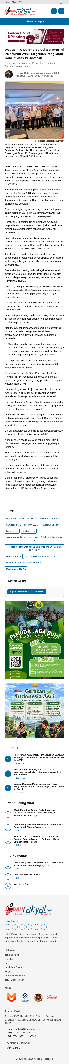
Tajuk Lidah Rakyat (14, 980)
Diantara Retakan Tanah (27, 874)
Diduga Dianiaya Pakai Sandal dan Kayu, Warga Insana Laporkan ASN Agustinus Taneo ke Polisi (39, 787)
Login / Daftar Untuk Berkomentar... (27, 591)
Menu (35, 21)
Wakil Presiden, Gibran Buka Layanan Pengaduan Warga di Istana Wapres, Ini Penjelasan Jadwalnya (35, 813)
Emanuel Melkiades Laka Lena (40, 556)
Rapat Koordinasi (15, 518)
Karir (7, 963)
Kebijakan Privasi (13, 967)
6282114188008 (22, 1032)
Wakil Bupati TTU (50, 524)
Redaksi (9, 959)
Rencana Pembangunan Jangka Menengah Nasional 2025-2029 (34, 548)
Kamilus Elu (12, 531)
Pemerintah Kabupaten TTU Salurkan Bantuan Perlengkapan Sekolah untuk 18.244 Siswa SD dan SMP (39, 758)
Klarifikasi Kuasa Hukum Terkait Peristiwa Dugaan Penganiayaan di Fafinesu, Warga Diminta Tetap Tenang (36, 839)
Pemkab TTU (28, 531)
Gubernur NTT (13, 556)
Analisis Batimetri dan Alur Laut (43, 518)
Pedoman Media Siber (16, 975)
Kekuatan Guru (22, 884)
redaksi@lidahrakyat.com (28, 1029)
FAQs (7, 971)
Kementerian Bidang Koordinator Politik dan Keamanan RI (35, 539)
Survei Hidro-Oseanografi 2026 (22, 524)
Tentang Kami (12, 954)
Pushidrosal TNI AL (16, 569)
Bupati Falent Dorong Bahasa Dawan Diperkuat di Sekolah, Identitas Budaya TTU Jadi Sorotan (37, 772)
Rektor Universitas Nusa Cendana (23, 562)
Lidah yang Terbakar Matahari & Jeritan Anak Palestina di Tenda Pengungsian (38, 826)
